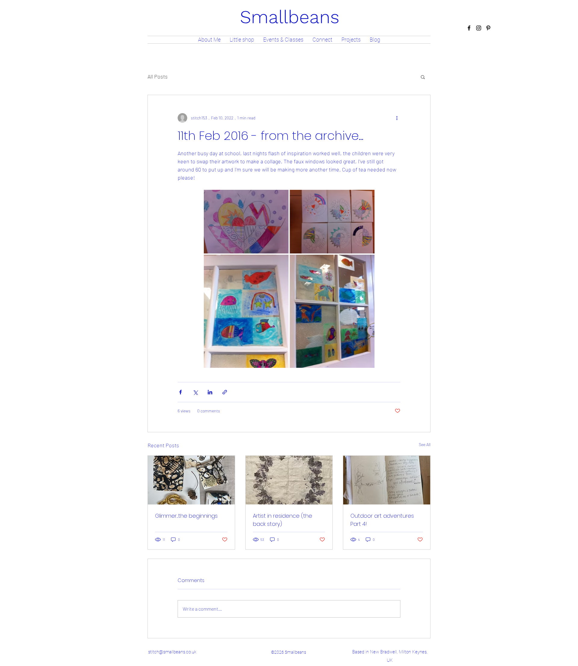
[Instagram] (478, 28)
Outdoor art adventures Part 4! (382, 520)
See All (424, 444)
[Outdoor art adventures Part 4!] (386, 480)
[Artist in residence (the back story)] (289, 480)
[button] (423, 76)
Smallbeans (289, 17)
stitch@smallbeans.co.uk (172, 652)
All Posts (158, 76)
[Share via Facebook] (180, 392)
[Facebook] (469, 28)
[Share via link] (225, 392)
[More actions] (396, 118)
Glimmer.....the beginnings (186, 516)
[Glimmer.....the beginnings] (191, 480)
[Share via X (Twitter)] (195, 392)
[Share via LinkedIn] (210, 392)
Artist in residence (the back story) (282, 520)
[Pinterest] (488, 28)
